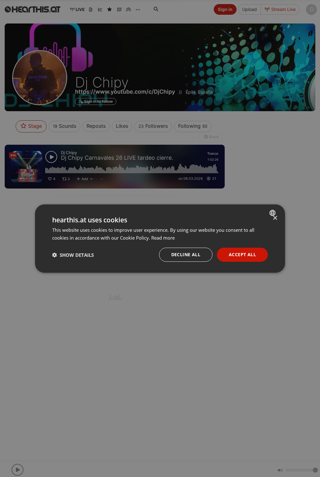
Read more (163, 237)
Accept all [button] (242, 254)
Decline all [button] (185, 254)
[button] (73, 254)
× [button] (274, 217)
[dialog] (160, 238)
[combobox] (273, 213)
